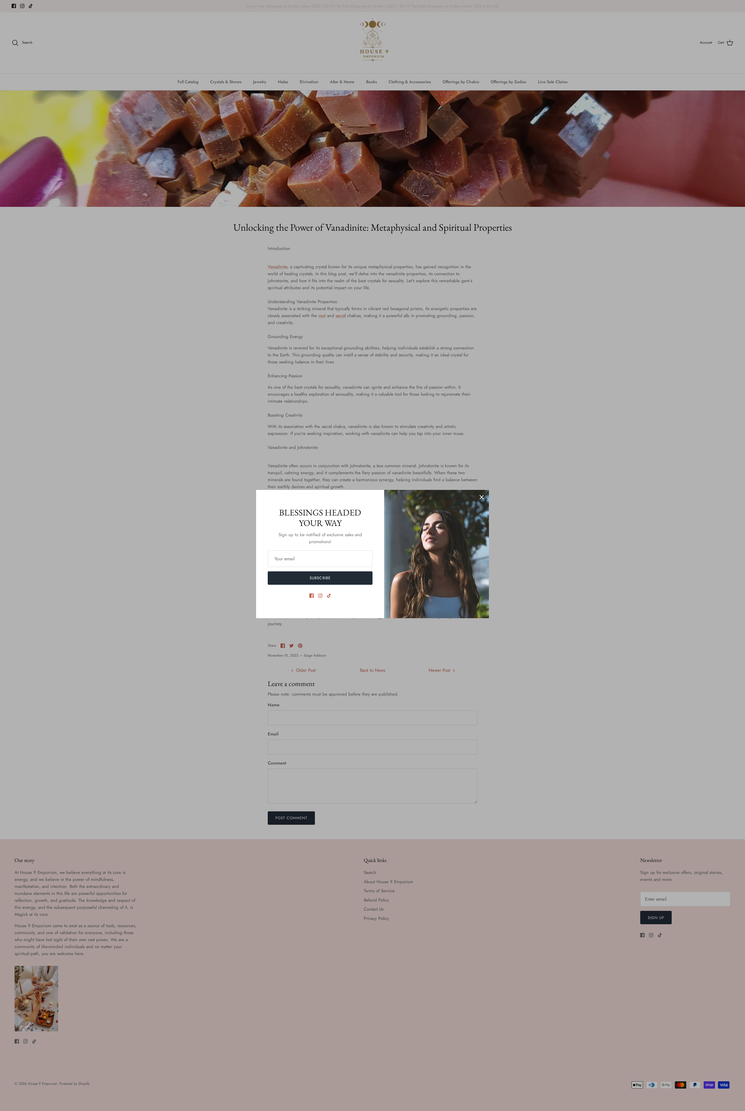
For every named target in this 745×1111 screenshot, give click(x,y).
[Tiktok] (329, 595)
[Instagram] (320, 595)
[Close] (481, 497)
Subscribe (320, 578)
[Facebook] (311, 595)
